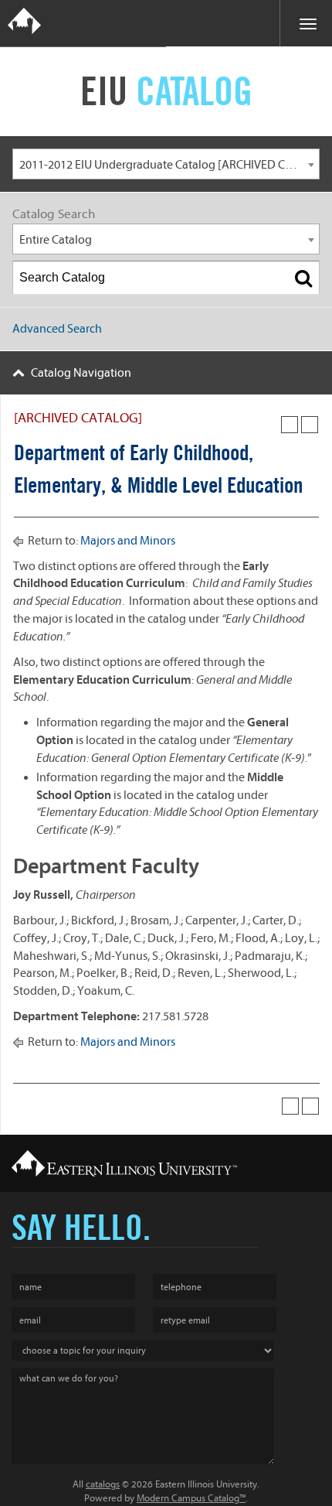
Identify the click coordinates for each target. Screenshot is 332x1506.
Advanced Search (57, 329)
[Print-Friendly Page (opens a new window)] (289, 424)
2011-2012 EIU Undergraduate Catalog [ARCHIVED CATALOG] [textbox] (169, 165)
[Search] (303, 278)
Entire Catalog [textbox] (55, 240)
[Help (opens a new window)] (309, 424)
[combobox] (166, 164)
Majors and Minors (127, 541)
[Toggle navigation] (305, 23)
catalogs (103, 1484)
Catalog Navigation (81, 373)
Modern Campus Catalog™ (191, 1498)
